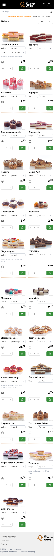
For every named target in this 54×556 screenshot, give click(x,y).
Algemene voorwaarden (9, 552)
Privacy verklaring (27, 552)
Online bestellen (8, 536)
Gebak (42, 21)
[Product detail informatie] (2, 62)
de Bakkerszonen (14, 549)
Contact (5, 544)
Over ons (5, 540)
